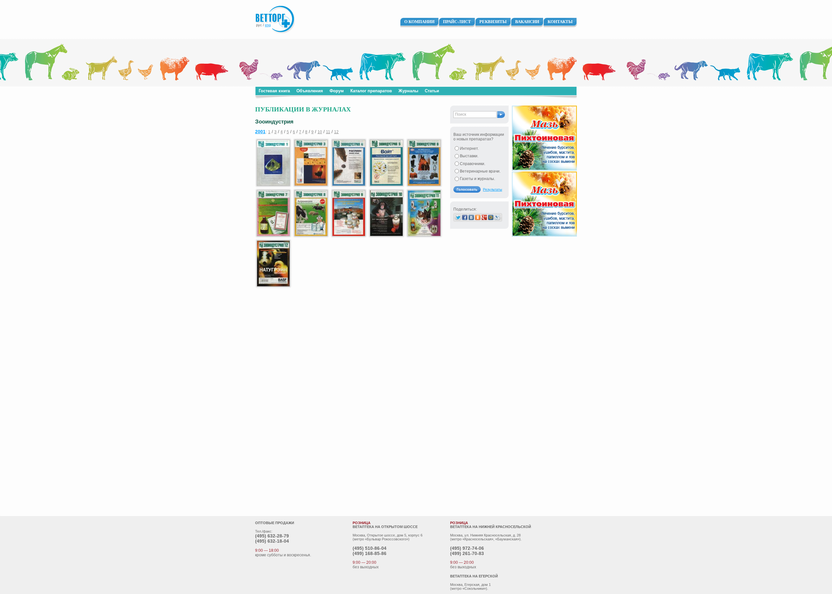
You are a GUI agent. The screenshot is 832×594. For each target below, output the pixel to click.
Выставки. (469, 156)
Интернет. (469, 148)
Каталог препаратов (371, 90)
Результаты (492, 189)
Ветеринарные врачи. (480, 171)
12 (336, 132)
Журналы (408, 90)
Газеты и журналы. (477, 178)
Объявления (309, 90)
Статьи (432, 90)
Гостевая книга (274, 90)
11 (328, 132)
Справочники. (472, 163)
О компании (419, 21)
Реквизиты (493, 21)
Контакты (560, 21)
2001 (260, 131)
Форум (337, 90)
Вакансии (527, 21)
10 (320, 132)
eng (268, 25)
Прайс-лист (457, 21)
